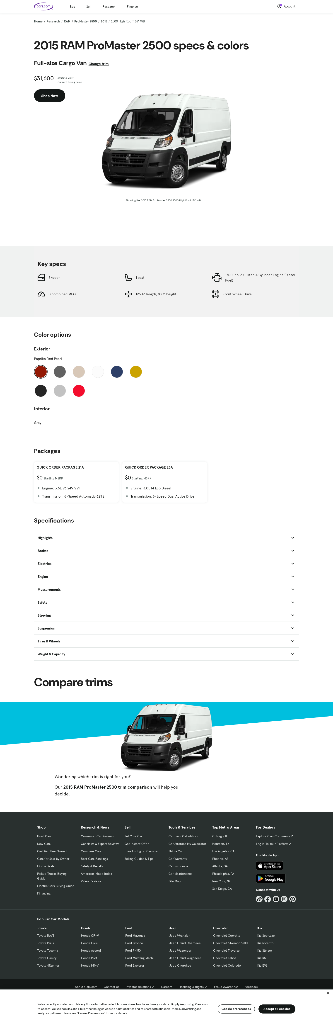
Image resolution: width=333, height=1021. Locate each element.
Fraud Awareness (226, 987)
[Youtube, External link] (276, 899)
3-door (54, 277)
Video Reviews (91, 881)
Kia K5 (261, 958)
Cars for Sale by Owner (53, 859)
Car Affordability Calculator (187, 844)
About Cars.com (86, 987)
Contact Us (111, 987)
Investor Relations (138, 987)
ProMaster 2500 (85, 21)
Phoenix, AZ (220, 859)
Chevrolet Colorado (227, 965)
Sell (88, 7)
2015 (104, 21)
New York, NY (221, 881)
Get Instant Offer (137, 844)
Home (38, 21)
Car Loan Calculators (183, 836)
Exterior (42, 349)
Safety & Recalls (92, 866)
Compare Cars (91, 851)
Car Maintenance (181, 874)
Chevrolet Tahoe (224, 958)
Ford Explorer (134, 965)
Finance (132, 7)
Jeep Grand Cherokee (185, 943)
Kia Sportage (266, 935)
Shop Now (49, 95)
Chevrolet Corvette (226, 935)
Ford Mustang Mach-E (140, 958)
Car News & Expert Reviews (100, 844)
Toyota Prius (45, 943)
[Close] (328, 993)
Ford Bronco (134, 943)
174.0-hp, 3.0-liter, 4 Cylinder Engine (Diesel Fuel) (260, 277)
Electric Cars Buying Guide (55, 886)
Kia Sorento (265, 943)
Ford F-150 (133, 950)
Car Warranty (178, 859)
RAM (67, 21)
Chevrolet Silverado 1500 (230, 943)
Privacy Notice (84, 1004)
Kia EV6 (262, 965)
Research (109, 7)
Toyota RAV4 (45, 935)
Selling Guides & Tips (139, 859)
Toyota (41, 928)
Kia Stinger (264, 950)
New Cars (44, 844)
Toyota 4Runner (48, 965)
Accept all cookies (276, 1009)
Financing (44, 893)
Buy (72, 7)
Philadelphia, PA (223, 874)
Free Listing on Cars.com (142, 851)
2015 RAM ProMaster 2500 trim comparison (107, 787)
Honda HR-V (90, 965)
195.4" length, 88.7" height (156, 294)
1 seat (140, 277)
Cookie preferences (236, 1009)
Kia (259, 928)
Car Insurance (178, 866)
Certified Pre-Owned (52, 851)
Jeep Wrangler (179, 935)
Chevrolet (220, 928)
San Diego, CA (222, 889)
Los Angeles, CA (223, 851)
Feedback (251, 987)
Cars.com (201, 1004)
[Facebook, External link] (267, 899)
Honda (85, 928)
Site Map (175, 881)
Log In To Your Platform (272, 844)
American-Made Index (96, 874)
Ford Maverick (135, 935)
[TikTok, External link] (259, 899)
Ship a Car (176, 851)
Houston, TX (220, 844)
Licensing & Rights (191, 987)
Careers (166, 987)
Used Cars (44, 836)
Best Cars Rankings (94, 859)
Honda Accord (91, 950)
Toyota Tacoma (47, 950)
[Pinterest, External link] (292, 899)
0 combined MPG (62, 294)
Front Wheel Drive (237, 294)
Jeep (172, 928)
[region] (166, 1005)
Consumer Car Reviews (97, 836)
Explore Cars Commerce (273, 836)
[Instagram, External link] (284, 899)
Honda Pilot (89, 958)
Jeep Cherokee (180, 965)
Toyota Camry (46, 958)
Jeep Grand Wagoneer (185, 958)
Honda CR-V (90, 935)
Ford (128, 928)
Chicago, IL (220, 836)
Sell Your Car (133, 836)
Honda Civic (89, 943)
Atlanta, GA (220, 866)
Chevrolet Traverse (226, 950)
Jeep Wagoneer (180, 950)
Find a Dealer (46, 866)
